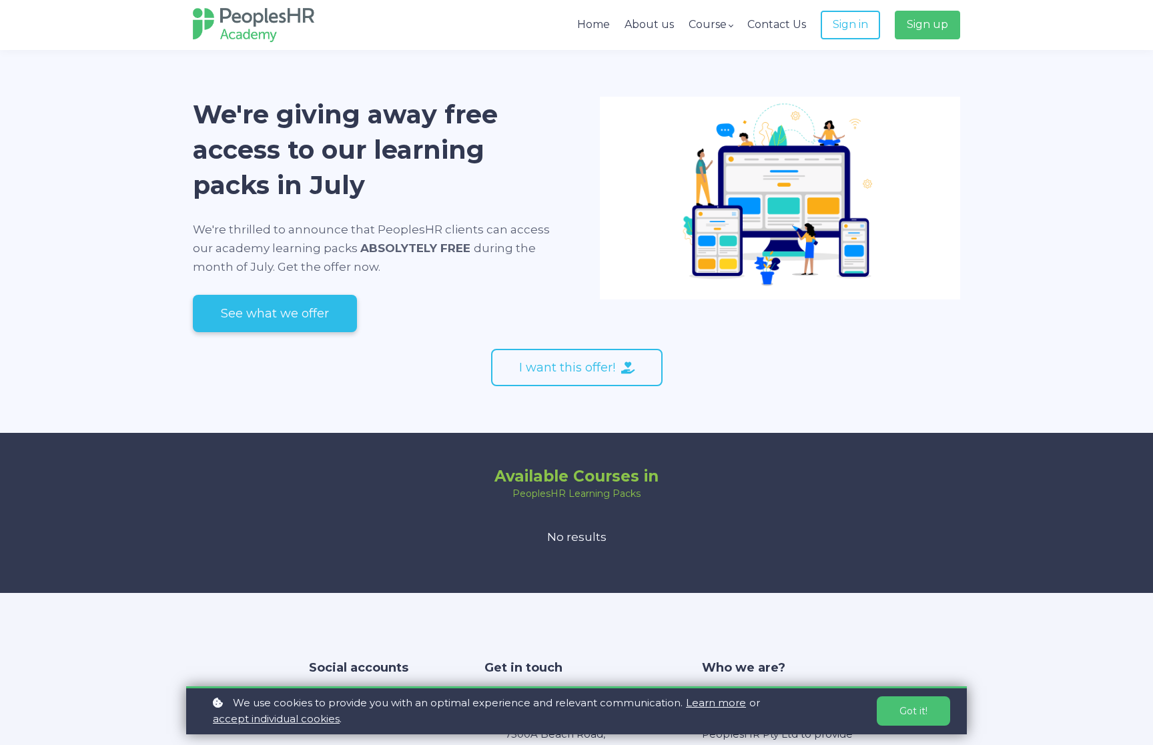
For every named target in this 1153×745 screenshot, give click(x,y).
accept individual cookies (276, 718)
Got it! (913, 711)
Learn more (716, 702)
